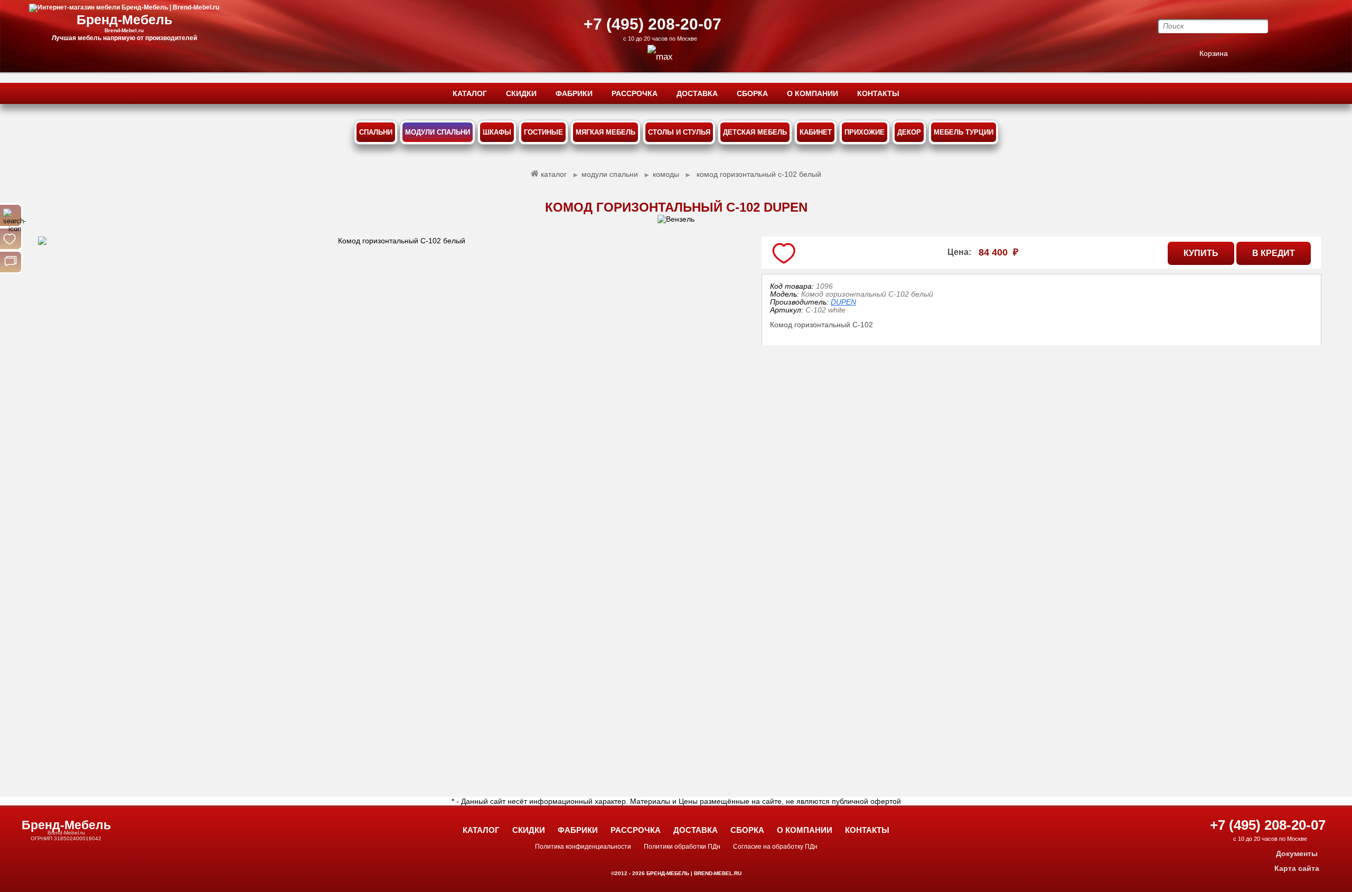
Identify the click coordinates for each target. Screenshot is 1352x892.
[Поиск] (10, 215)
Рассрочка (636, 829)
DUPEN (843, 302)
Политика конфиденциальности (583, 846)
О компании (804, 829)
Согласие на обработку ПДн (775, 846)
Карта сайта (1296, 868)
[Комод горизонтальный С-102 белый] (397, 505)
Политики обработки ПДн (682, 846)
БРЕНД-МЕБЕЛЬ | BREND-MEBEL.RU (693, 873)
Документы (1297, 853)
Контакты (867, 829)
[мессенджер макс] (660, 57)
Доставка (695, 829)
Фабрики (578, 829)
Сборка (747, 829)
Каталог (481, 829)
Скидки (528, 829)
